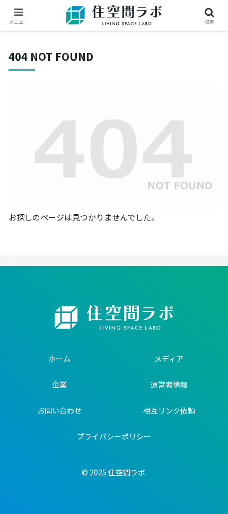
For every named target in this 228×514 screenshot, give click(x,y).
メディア (168, 358)
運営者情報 (169, 384)
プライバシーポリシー (114, 436)
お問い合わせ (59, 410)
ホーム (59, 358)
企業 (59, 384)
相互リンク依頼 (169, 410)
